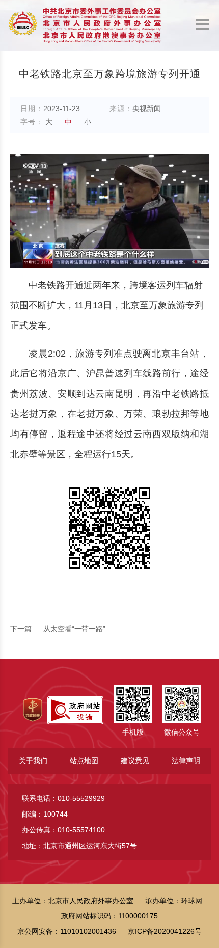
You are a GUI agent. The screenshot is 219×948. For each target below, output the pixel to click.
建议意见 (135, 760)
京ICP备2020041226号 (165, 931)
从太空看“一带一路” (57, 629)
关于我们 (33, 760)
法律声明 (186, 760)
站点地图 (84, 760)
